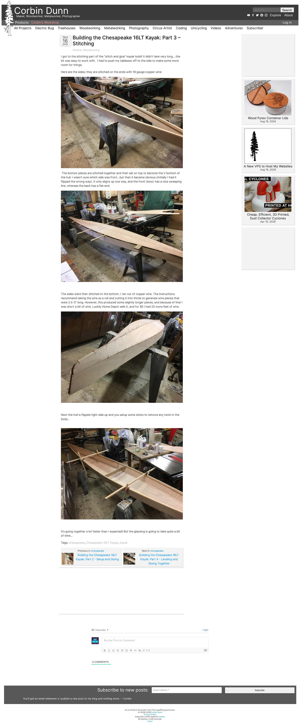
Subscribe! (255, 28)
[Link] (140, 650)
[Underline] (113, 650)
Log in (287, 22)
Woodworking (89, 28)
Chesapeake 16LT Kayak (102, 542)
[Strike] (118, 650)
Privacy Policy (150, 714)
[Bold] (104, 650)
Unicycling (199, 28)
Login (205, 629)
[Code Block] (135, 650)
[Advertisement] (121, 591)
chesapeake (77, 542)
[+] (148, 650)
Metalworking (114, 28)
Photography (139, 28)
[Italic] (109, 650)
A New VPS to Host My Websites (268, 166)
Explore (275, 15)
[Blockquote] (131, 650)
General (77, 50)
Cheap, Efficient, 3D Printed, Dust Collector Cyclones (268, 216)
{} (144, 650)
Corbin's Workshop (45, 22)
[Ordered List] (122, 650)
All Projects (22, 28)
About (288, 15)
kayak (124, 542)
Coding (181, 28)
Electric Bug (44, 28)
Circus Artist (162, 28)
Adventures (234, 28)
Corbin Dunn (156, 712)
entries (162, 716)
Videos (216, 28)
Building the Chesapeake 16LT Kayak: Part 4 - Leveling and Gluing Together (159, 559)
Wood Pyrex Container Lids (268, 118)
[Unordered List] (126, 650)
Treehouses (66, 28)
